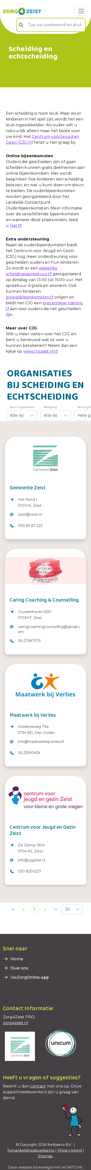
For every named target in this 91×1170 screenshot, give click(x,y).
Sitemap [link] (45, 1156)
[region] (45, 515)
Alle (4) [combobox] (17, 415)
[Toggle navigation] (81, 11)
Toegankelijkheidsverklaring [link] (30, 1150)
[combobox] (51, 25)
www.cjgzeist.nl (38, 351)
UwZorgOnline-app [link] (29, 977)
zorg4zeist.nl (15, 1023)
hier (13, 225)
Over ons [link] (18, 968)
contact (38, 1086)
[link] (22, 11)
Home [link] (16, 959)
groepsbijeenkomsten (27, 297)
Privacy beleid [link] (70, 1150)
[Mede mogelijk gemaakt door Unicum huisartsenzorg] (61, 1043)
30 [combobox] (67, 909)
